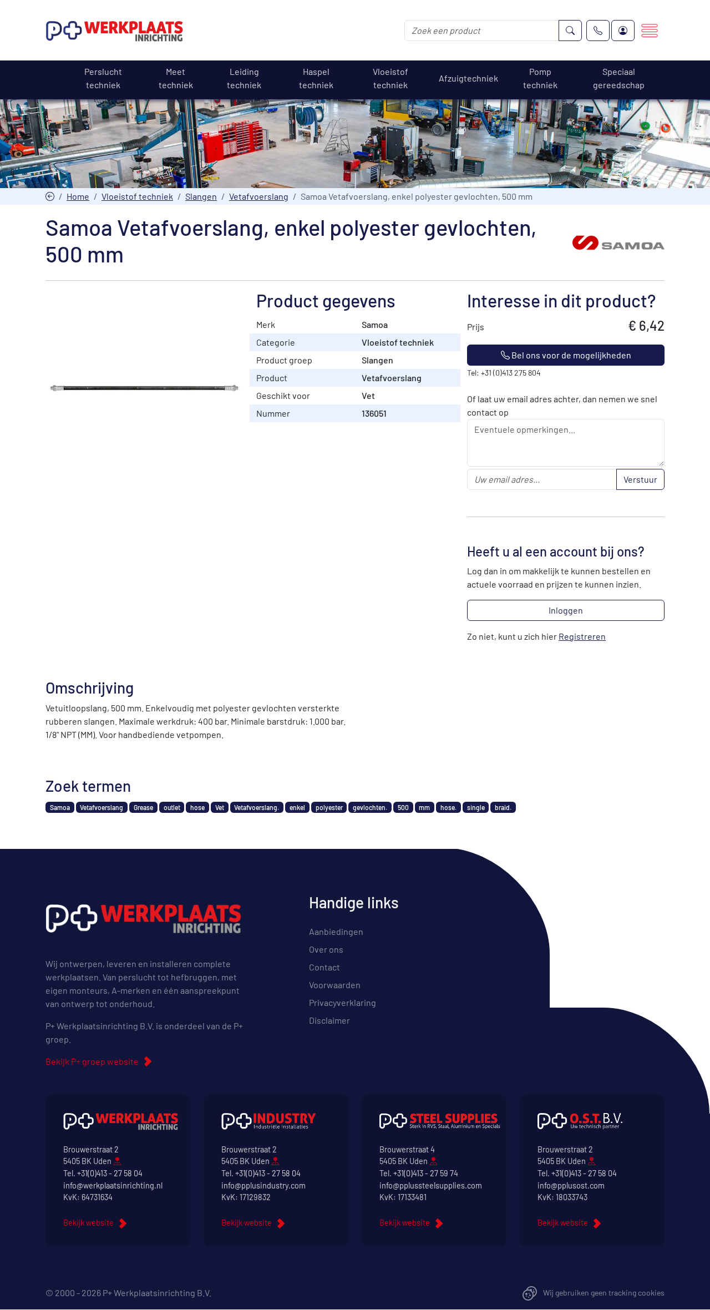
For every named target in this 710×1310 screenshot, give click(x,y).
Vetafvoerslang (258, 196)
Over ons (326, 949)
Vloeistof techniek (137, 196)
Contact (324, 967)
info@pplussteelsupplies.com (430, 1185)
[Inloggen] (623, 30)
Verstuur (640, 479)
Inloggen (566, 610)
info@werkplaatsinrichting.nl (113, 1185)
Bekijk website (88, 1222)
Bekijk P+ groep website (92, 1061)
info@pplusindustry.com (263, 1185)
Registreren (582, 636)
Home (78, 196)
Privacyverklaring (342, 1002)
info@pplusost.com (571, 1185)
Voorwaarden (335, 984)
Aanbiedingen (336, 931)
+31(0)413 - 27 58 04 (110, 1173)
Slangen (201, 196)
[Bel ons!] (598, 30)
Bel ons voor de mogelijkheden (570, 355)
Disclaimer (329, 1020)
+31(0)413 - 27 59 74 (425, 1173)
